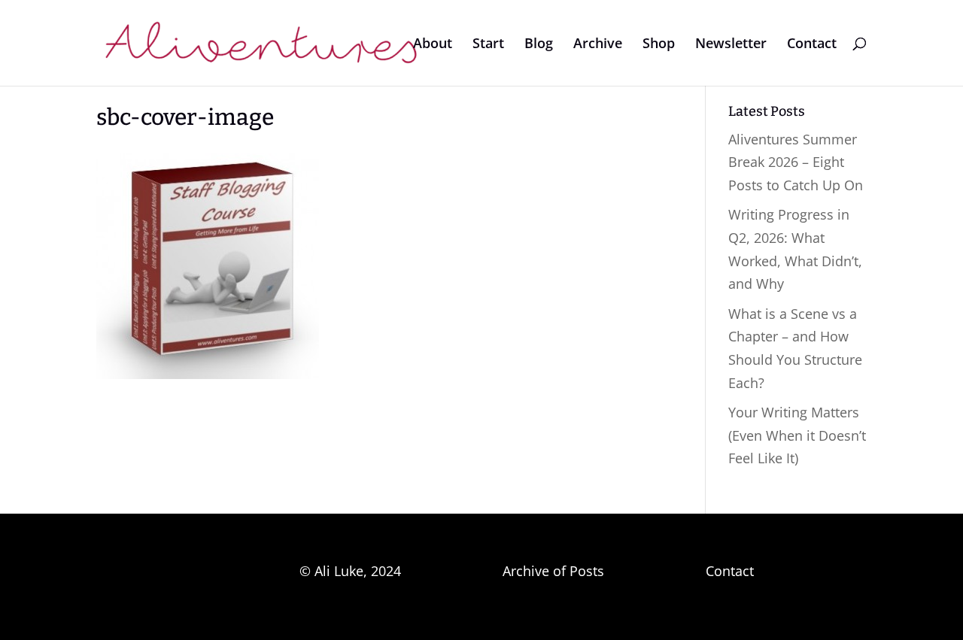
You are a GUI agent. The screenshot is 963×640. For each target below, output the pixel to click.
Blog (538, 45)
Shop (659, 45)
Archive (597, 45)
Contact (812, 45)
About (432, 45)
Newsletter (731, 45)
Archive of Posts (553, 571)
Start (488, 45)
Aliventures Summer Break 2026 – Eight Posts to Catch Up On (795, 162)
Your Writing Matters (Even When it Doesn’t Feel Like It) (797, 435)
